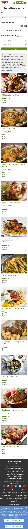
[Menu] (25, 3)
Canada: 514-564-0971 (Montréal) (15, 470)
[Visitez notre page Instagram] (8, 486)
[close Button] (26, 507)
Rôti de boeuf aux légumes (11, 95)
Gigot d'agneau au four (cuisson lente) (13, 343)
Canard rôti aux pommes (10, 446)
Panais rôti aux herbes (9, 275)
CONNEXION (19, 3)
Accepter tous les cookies (14, 526)
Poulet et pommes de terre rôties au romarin (14, 165)
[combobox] (14, 40)
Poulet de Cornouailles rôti (11, 202)
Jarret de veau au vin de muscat (13, 308)
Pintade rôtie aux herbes (10, 239)
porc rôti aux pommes (15, 65)
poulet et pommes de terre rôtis (12, 63)
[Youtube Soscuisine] (24, 486)
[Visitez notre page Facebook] (4, 486)
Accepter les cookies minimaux (14, 520)
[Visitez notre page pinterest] (12, 486)
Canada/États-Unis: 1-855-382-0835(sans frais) (15, 472)
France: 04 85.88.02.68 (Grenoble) (15, 474)
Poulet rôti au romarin (9, 128)
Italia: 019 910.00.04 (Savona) (15, 476)
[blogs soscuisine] (20, 486)
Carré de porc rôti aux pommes (12, 410)
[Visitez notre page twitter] (16, 486)
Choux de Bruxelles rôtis (10, 377)
